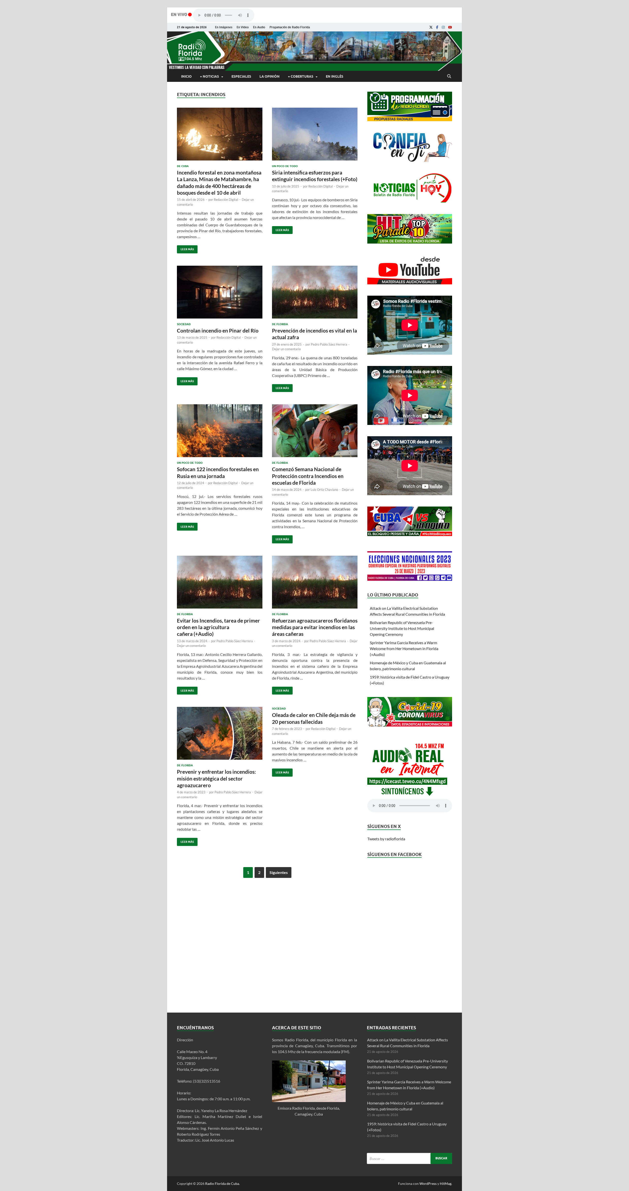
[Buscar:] (409, 1158)
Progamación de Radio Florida (290, 27)
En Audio (259, 27)
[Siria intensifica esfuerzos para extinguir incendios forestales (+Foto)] (314, 136)
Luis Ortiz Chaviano (324, 490)
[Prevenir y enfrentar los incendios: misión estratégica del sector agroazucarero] (219, 735)
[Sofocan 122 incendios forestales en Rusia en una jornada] (219, 432)
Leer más (185, 248)
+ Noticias (209, 76)
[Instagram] (443, 27)
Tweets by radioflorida (386, 838)
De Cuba (183, 166)
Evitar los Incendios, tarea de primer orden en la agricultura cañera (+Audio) (218, 627)
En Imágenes (223, 27)
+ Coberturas (300, 76)
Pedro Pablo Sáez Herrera (329, 344)
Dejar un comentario (286, 349)
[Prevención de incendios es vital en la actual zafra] (314, 294)
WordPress (428, 1183)
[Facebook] (437, 27)
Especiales (241, 76)
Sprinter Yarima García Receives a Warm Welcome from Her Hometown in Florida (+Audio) (404, 648)
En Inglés (334, 76)
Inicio (186, 76)
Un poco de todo (285, 166)
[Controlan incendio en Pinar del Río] (219, 294)
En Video (243, 27)
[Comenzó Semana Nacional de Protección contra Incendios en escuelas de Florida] (314, 432)
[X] (431, 27)
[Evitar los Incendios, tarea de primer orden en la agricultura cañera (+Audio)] (219, 584)
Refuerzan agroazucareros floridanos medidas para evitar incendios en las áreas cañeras (314, 627)
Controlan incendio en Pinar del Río (217, 330)
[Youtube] (450, 27)
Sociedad (184, 324)
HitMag (445, 1183)
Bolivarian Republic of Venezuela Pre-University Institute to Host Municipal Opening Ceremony (402, 628)
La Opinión (269, 76)
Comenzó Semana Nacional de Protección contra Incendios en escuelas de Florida (307, 476)
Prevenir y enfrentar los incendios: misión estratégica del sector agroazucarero (216, 778)
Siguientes (279, 872)
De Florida (280, 324)
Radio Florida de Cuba (222, 1183)
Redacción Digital (226, 200)
